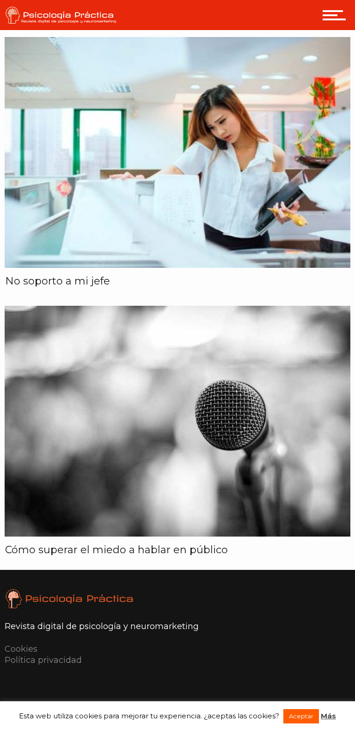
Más (328, 715)
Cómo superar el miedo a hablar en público (116, 550)
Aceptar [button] (301, 716)
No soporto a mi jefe (57, 281)
